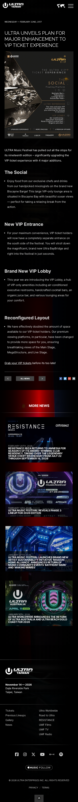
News (8, 724)
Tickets (9, 710)
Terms (45, 787)
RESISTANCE (46, 720)
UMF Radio (45, 734)
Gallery (9, 720)
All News (25, 378)
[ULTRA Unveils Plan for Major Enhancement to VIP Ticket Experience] (39, 137)
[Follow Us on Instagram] (24, 754)
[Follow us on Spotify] (61, 754)
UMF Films (45, 724)
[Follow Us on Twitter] (33, 754)
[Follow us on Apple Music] (39, 767)
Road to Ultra (47, 715)
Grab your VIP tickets (18, 363)
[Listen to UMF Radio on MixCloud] (52, 754)
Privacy (33, 787)
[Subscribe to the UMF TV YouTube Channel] (42, 754)
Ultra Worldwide (48, 710)
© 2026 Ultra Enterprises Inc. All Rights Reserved (39, 780)
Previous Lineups (15, 715)
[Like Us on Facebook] (16, 754)
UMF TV (43, 729)
